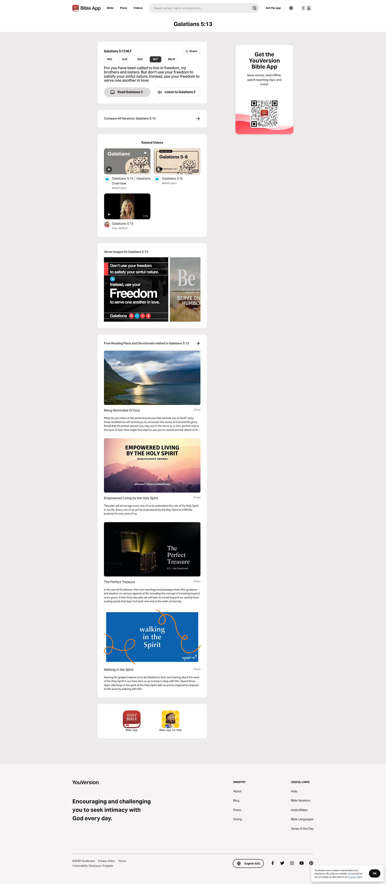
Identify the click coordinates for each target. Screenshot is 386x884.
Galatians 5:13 (127, 223)
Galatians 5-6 (176, 178)
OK (375, 873)
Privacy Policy (106, 860)
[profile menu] (306, 8)
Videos (138, 7)
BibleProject (119, 187)
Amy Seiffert (120, 228)
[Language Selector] (291, 8)
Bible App (132, 730)
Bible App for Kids (170, 730)
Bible (110, 7)
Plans (123, 7)
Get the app (273, 7)
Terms (122, 860)
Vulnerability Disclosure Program (92, 865)
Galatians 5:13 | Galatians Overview (131, 180)
